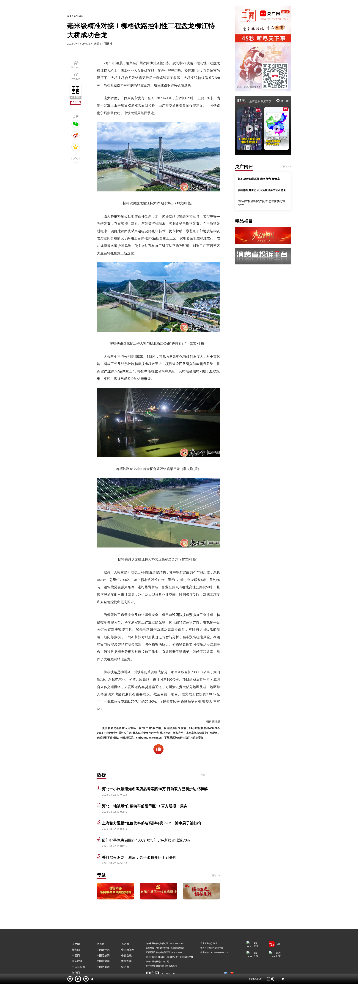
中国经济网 (103, 955)
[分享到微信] (75, 124)
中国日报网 (78, 967)
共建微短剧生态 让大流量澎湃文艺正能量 (262, 190)
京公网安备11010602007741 (180, 957)
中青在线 (126, 955)
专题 (101, 875)
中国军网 (126, 961)
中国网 (76, 955)
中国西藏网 (103, 967)
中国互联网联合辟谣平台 (211, 947)
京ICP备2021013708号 (156, 957)
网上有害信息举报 (208, 943)
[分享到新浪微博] (75, 135)
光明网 (125, 944)
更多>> (216, 875)
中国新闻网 (127, 949)
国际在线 (77, 961)
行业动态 (78, 16)
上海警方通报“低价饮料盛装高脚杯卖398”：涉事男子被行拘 (151, 823)
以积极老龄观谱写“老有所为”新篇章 (259, 178)
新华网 (76, 949)
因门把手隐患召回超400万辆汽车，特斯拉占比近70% (146, 840)
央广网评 (244, 166)
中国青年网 (103, 949)
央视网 (100, 944)
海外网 (76, 972)
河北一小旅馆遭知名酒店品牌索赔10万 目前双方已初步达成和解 (155, 788)
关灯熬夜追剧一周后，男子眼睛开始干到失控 (139, 857)
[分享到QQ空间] (75, 147)
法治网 (125, 967)
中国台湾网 (103, 961)
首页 (69, 16)
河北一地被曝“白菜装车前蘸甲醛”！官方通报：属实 (144, 805)
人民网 (76, 944)
